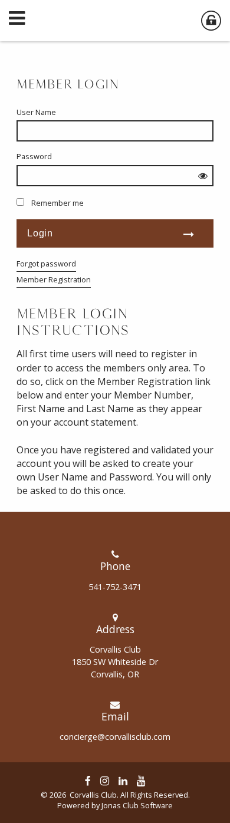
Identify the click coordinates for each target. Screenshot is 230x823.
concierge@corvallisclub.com (115, 736)
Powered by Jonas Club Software (115, 805)
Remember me (57, 202)
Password (34, 156)
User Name (36, 112)
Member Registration (54, 279)
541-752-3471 (115, 586)
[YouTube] (141, 780)
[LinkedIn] (123, 780)
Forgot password (46, 263)
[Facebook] (88, 780)
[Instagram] (105, 780)
